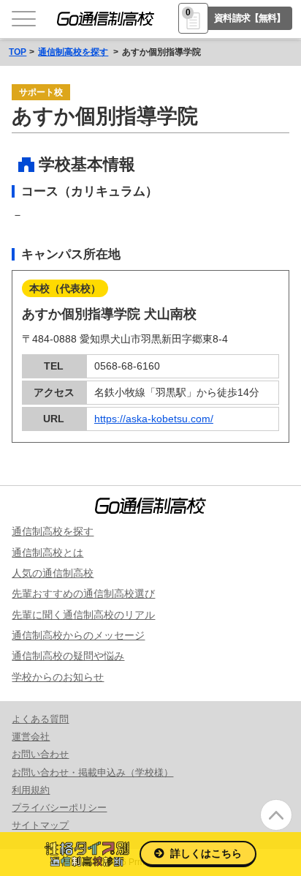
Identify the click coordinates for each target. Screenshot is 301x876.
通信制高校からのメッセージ (78, 635)
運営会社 (31, 736)
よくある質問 (40, 719)
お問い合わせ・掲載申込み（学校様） (92, 772)
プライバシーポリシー (59, 807)
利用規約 (31, 790)
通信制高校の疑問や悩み (68, 656)
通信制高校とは (47, 552)
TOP (17, 52)
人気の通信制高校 (53, 573)
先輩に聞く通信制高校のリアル (83, 615)
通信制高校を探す (73, 52)
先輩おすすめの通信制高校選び (83, 593)
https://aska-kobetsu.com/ (153, 418)
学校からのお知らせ (58, 677)
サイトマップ (40, 825)
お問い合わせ (40, 754)
